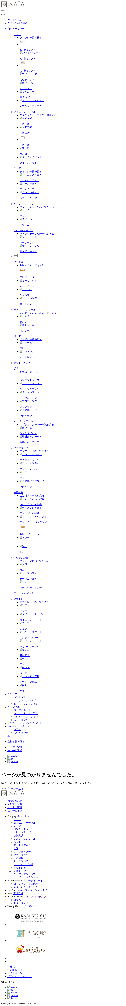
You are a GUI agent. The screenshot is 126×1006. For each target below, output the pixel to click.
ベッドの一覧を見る (31, 339)
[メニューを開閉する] (2, 10)
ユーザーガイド (16, 736)
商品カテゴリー (16, 28)
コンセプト (13, 694)
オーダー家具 (14, 807)
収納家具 (18, 835)
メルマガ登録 (14, 804)
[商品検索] (1, 766)
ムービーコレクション (26, 877)
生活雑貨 (18, 858)
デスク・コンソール (25, 838)
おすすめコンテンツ (18, 726)
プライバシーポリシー (19, 976)
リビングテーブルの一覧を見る (37, 233)
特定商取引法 (14, 970)
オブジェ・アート (23, 851)
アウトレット (21, 867)
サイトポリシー (16, 973)
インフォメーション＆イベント (24, 723)
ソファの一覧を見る (31, 37)
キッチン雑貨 (21, 861)
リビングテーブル (23, 832)
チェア (17, 826)
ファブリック (21, 855)
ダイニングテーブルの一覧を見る (38, 115)
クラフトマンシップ (25, 874)
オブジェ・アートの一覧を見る (37, 424)
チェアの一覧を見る (31, 171)
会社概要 (12, 966)
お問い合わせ (14, 801)
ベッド (17, 842)
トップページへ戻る (12, 788)
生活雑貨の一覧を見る (32, 495)
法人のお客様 (14, 810)
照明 (16, 848)
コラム (17, 900)
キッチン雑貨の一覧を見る (34, 561)
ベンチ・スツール (23, 829)
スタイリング (21, 903)
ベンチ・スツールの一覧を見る (37, 207)
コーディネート (16, 707)
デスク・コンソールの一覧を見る (38, 313)
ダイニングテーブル (25, 822)
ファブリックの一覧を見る (34, 451)
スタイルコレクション (26, 887)
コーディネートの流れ (26, 883)
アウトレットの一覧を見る (34, 602)
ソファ (17, 819)
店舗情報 (18, 893)
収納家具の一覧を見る (32, 265)
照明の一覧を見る (29, 371)
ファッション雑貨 (23, 864)
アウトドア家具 (22, 845)
